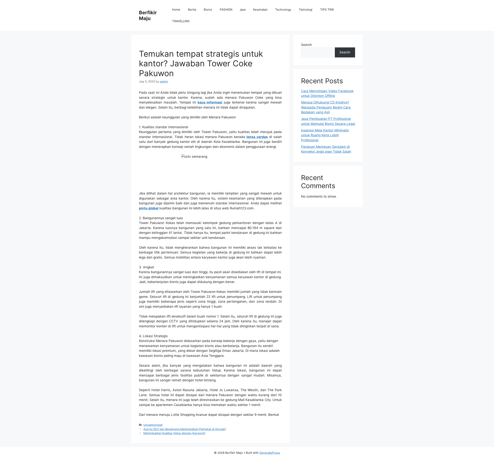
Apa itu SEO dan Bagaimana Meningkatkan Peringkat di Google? (184, 429)
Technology (283, 9)
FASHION (226, 9)
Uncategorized (152, 424)
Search (306, 45)
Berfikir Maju (148, 15)
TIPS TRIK (327, 9)
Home (176, 9)
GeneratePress (269, 453)
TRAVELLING (180, 21)
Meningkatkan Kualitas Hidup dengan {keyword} (174, 433)
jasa (242, 9)
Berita (192, 9)
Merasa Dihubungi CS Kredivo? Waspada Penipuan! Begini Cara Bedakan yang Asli (326, 107)
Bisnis (208, 9)
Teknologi (305, 9)
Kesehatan (260, 9)
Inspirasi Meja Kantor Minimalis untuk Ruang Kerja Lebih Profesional (325, 135)
